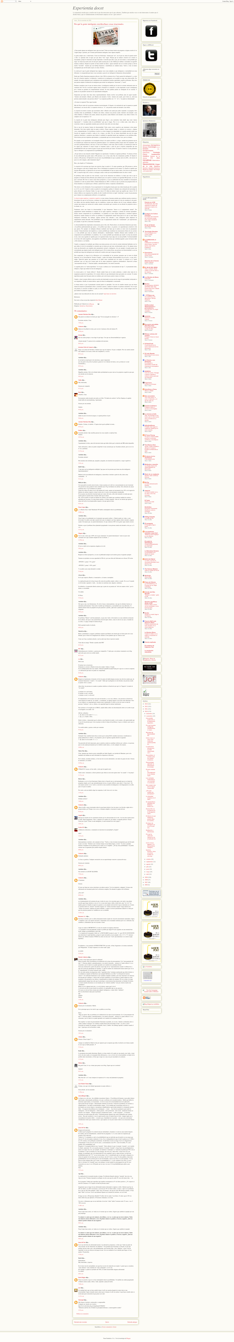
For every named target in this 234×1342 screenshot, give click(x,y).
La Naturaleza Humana (152, 551)
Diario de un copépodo (152, 474)
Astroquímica (155, 145)
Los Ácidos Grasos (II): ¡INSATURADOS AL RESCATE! (151, 467)
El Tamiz (147, 500)
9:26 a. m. (80, 503)
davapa (80, 335)
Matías (80, 1063)
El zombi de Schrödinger (148, 542)
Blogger (128, 1338)
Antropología (146, 145)
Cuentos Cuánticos (151, 405)
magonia (147, 490)
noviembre (149, 716)
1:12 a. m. (80, 1080)
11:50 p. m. (81, 1092)
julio (147, 866)
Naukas (147, 284)
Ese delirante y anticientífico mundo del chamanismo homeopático (152, 364)
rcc (79, 659)
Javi (79, 1288)
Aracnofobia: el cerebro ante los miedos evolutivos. (150, 757)
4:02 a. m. (80, 1274)
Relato (151, 169)
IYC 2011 (155, 158)
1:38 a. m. (80, 999)
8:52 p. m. (81, 366)
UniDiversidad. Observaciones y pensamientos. (150, 306)
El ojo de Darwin (150, 225)
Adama (80, 1037)
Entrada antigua (132, 1322)
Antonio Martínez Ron (84, 314)
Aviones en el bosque (150, 384)
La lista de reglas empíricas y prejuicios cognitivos (87, 198)
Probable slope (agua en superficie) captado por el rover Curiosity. (151, 428)
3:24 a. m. (80, 463)
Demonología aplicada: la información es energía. (150, 765)
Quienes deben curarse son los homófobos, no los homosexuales (152, 606)
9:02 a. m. (80, 1223)
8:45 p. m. (81, 343)
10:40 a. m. (81, 512)
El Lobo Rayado (150, 353)
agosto (148, 864)
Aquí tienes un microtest (110, 294)
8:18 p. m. (81, 331)
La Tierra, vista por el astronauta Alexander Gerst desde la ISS (152, 562)
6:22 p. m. (81, 645)
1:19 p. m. (81, 792)
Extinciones (146, 152)
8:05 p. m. (81, 865)
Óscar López (81, 507)
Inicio (107, 1322)
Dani (79, 392)
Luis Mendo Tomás (83, 1084)
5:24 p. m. (81, 953)
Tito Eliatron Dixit (150, 445)
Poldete (80, 430)
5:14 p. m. (81, 571)
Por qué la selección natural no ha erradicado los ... (151, 837)
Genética (146, 156)
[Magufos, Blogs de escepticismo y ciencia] (151, 660)
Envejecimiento (148, 150)
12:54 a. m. (81, 912)
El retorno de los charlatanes (150, 456)
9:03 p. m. (81, 376)
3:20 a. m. (80, 824)
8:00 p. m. (81, 850)
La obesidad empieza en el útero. (150, 798)
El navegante (149, 523)
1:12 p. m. (81, 1059)
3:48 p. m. (81, 801)
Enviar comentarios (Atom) (109, 1327)
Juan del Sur (81, 1127)
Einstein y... (151, 149)
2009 (146, 877)
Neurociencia (89, 306)
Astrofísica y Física (151, 389)
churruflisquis (82, 1096)
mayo (148, 871)
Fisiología (156, 152)
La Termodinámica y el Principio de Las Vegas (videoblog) (151, 585)
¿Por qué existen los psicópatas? (150, 792)
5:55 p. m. (81, 612)
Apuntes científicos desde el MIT (151, 602)
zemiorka (147, 316)
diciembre (149, 713)
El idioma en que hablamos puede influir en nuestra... (151, 818)
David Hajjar (82, 1277)
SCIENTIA (148, 371)
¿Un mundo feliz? (147, 171)
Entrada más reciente (80, 1322)
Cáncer (158, 147)
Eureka (147, 613)
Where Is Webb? (149, 390)
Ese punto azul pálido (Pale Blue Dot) (151, 325)
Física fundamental (151, 154)
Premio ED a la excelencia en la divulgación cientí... (150, 811)
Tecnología (156, 169)
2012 (146, 706)
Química (157, 166)
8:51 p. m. (81, 354)
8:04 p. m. (81, 895)
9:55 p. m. (81, 427)
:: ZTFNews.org (149, 295)
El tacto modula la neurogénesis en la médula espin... (150, 772)
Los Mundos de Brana (151, 277)
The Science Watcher (151, 569)
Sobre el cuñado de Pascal (152, 570)
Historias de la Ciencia (152, 261)
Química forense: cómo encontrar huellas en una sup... (151, 853)
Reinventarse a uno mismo (152, 355)
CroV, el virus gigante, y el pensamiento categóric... (150, 845)
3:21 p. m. (81, 1170)
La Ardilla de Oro (149, 518)
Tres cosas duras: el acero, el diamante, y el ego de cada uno (151, 399)
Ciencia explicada (150, 642)
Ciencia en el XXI (150, 202)
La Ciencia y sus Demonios (150, 360)
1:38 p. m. (81, 1254)
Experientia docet (88, 8)
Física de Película (150, 582)
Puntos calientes (149, 262)
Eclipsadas (148, 278)
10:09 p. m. (81, 747)
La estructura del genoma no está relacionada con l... (150, 749)
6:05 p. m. (81, 627)
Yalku (80, 380)
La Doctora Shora (150, 632)
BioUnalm (148, 575)
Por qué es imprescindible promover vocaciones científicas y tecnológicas (151, 438)
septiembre (149, 861)
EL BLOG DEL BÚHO (151, 267)
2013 (146, 704)
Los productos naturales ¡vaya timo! (151, 532)
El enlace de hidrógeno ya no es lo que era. (150, 825)
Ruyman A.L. (82, 916)
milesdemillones (150, 425)
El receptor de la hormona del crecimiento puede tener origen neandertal (151, 218)
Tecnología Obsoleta (151, 231)
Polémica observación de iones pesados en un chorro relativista (151, 625)
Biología (145, 147)
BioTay (147, 482)
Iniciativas (82, 306)
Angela (80, 815)
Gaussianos (148, 252)
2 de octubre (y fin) (150, 459)
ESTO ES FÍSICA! (150, 559)
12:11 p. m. (81, 529)
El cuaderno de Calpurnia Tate (149, 646)
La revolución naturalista (149, 651)
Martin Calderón (83, 957)
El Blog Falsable (150, 516)
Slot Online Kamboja (150, 226)
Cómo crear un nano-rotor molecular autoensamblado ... (151, 741)
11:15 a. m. (81, 1296)
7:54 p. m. (81, 874)
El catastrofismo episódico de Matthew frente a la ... (150, 804)
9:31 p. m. (81, 388)
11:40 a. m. (81, 1205)
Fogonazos (148, 382)
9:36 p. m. (81, 409)
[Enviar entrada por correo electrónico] (98, 304)
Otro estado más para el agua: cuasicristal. (151, 786)
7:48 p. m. (81, 1284)
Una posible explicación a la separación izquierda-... (150, 720)
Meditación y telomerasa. (150, 830)
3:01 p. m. (81, 1033)
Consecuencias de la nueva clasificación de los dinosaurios (151, 346)
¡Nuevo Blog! (148, 577)
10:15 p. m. (81, 437)
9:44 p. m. (81, 418)
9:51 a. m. (80, 1071)
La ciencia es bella (150, 414)
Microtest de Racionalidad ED (150, 734)
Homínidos (148, 507)
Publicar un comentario (83, 1314)
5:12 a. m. (80, 479)
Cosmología (152, 147)
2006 (146, 885)
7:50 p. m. (81, 323)
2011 (146, 709)
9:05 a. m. (80, 1238)
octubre (148, 859)
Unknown (81, 326)
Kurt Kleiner (99, 300)
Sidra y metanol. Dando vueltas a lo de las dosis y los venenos (152, 270)
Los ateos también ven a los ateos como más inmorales (151, 493)
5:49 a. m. (80, 1124)
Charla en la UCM (149, 502)
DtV (79, 649)
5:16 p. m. (81, 598)
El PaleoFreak (149, 343)
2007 (146, 882)
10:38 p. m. (81, 763)
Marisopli (81, 1300)
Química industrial (148, 168)
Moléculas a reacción (151, 464)
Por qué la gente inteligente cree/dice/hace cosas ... (151, 728)
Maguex (80, 533)
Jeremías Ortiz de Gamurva (86, 347)
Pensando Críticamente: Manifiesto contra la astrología (151, 510)
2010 (146, 711)
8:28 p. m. (81, 673)
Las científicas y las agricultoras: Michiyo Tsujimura (150, 298)
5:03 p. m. (81, 548)
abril (147, 874)
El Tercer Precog (150, 435)
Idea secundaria (150, 396)
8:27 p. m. (81, 655)
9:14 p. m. (81, 730)
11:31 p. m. (81, 451)
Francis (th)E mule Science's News (150, 621)
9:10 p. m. (81, 811)
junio (147, 869)
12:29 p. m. (81, 540)
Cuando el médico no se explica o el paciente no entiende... (151, 635)
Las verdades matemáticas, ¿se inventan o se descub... (150, 780)
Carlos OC (81, 827)
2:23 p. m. (81, 836)
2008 (146, 879)
